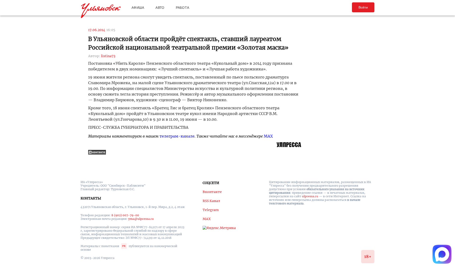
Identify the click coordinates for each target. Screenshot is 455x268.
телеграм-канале (177, 136)
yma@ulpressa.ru (141, 219)
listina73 (108, 56)
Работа (182, 7)
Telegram (211, 210)
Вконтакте (212, 192)
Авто (159, 7)
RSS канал (211, 201)
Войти (363, 7)
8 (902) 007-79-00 (125, 215)
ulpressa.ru (310, 196)
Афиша (138, 7)
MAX (268, 136)
